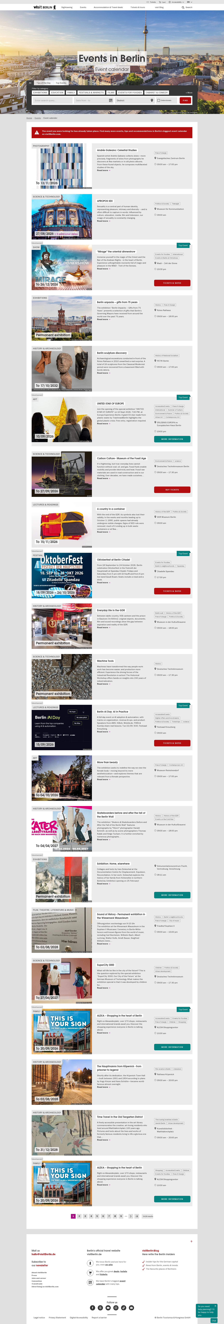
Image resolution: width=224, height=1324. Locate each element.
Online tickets (166, 100)
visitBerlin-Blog (150, 1250)
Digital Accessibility (79, 1317)
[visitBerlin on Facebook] (92, 1307)
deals (116, 1271)
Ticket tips (176, 721)
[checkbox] (40, 92)
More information (172, 439)
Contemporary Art (173, 417)
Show (36, 247)
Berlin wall (159, 613)
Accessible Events (162, 406)
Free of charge (160, 153)
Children (158, 967)
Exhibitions (40, 297)
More (189, 92)
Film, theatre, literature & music (53, 909)
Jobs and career (39, 1278)
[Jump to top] (191, 1242)
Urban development (162, 971)
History (158, 305)
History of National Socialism (166, 355)
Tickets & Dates (172, 283)
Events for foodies (162, 254)
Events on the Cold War (164, 819)
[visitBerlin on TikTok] (123, 1307)
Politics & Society (162, 203)
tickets (103, 1274)
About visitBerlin (39, 1272)
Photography (41, 145)
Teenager (175, 203)
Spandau (180, 566)
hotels (123, 1271)
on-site (109, 1264)
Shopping (182, 1022)
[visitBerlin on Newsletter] (131, 1307)
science (178, 461)
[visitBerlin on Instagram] (115, 1307)
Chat (214, 1320)
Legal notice (39, 1317)
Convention (37, 1281)
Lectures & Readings (45, 504)
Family (37, 1011)
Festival (38, 555)
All (30, 83)
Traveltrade (37, 1284)
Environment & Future (163, 413)
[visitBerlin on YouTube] (108, 1307)
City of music (174, 920)
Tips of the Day (44, 83)
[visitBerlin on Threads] (100, 1307)
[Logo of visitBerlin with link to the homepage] (44, 7)
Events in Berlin (112, 58)
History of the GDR (162, 511)
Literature (177, 1069)
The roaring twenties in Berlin (166, 1119)
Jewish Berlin (160, 1123)
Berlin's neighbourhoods (164, 566)
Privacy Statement (57, 1317)
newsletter (42, 1265)
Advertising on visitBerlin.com (45, 1287)
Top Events (61, 83)
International (178, 254)
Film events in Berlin (163, 1069)
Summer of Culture (175, 410)
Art (35, 399)
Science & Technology (46, 196)
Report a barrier (99, 1317)
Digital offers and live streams (167, 718)
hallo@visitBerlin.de (43, 1254)
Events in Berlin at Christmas (166, 258)
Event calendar (112, 69)
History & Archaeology (47, 348)
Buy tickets (172, 490)
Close (215, 1306)
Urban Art (159, 417)
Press (34, 1275)
